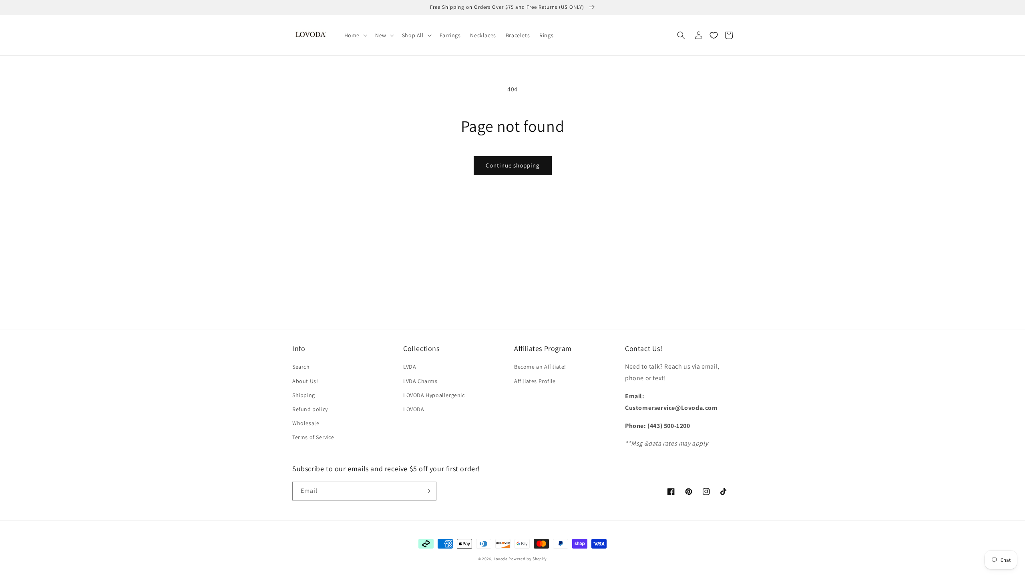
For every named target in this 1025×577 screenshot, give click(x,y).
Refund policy (310, 409)
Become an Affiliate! (540, 366)
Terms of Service (313, 437)
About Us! (305, 381)
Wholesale (305, 423)
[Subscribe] (427, 491)
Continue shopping (513, 165)
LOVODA (413, 409)
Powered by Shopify (527, 558)
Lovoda (501, 558)
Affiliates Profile (535, 381)
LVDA (409, 366)
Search (301, 366)
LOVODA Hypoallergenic (434, 395)
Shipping (303, 395)
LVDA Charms (420, 381)
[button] (355, 35)
